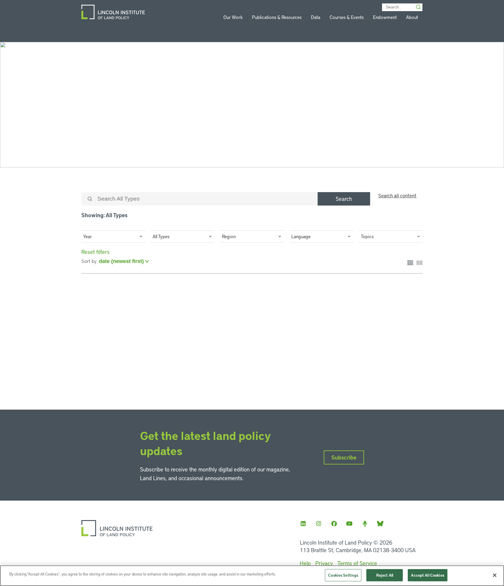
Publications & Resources (277, 17)
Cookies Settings (343, 575)
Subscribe (343, 457)
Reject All (384, 575)
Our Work (233, 17)
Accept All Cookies (427, 575)
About (412, 17)
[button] (113, 236)
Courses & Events (347, 17)
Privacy (324, 563)
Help (305, 563)
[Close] (494, 575)
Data (315, 17)
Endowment (385, 17)
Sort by (89, 261)
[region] (252, 575)
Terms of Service (357, 563)
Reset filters (95, 251)
